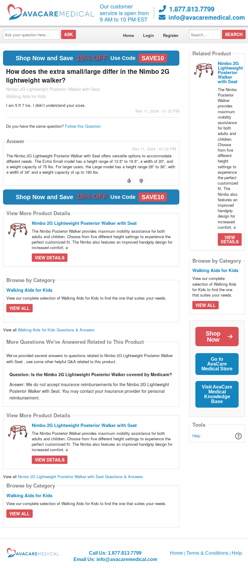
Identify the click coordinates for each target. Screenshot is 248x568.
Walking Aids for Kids (29, 290)
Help (196, 435)
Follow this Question (83, 126)
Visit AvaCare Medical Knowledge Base (217, 394)
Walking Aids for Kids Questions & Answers (56, 330)
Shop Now (213, 336)
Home (128, 35)
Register (170, 35)
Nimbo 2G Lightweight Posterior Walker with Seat (84, 223)
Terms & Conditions (207, 553)
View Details (49, 257)
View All (19, 308)
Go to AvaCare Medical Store (217, 363)
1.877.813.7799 (191, 8)
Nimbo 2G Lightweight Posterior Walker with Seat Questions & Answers (80, 476)
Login (148, 35)
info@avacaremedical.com (206, 17)
